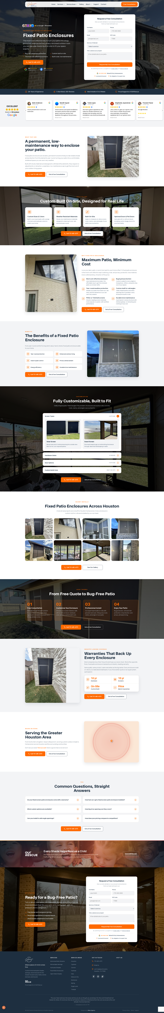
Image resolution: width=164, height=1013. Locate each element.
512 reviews (15, 112)
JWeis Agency (91, 1010)
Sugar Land (74, 986)
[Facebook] (93, 976)
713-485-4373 (98, 961)
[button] (37, 25)
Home (53, 4)
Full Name (90, 27)
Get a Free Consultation (57, 174)
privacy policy (114, 68)
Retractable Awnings (56, 964)
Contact (103, 4)
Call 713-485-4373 (34, 62)
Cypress (73, 964)
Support (96, 4)
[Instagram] (98, 976)
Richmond (74, 980)
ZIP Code (112, 35)
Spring (73, 983)
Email (88, 35)
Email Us (96, 965)
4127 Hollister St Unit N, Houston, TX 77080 (101, 970)
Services (60, 4)
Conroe (73, 967)
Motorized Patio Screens (57, 961)
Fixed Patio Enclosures (56, 970)
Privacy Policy (126, 1010)
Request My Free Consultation (109, 64)
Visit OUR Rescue (131, 854)
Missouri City (75, 977)
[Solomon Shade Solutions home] (32, 4)
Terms (132, 1010)
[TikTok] (102, 976)
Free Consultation (129, 4)
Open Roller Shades (56, 974)
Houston (73, 961)
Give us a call (42, 748)
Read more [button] (30, 117)
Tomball (73, 989)
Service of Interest (92, 43)
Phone (112, 27)
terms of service (124, 68)
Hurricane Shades (55, 967)
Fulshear (73, 970)
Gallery (81, 4)
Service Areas (71, 4)
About (88, 4)
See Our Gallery (92, 567)
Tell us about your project (94, 50)
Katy (72, 974)
